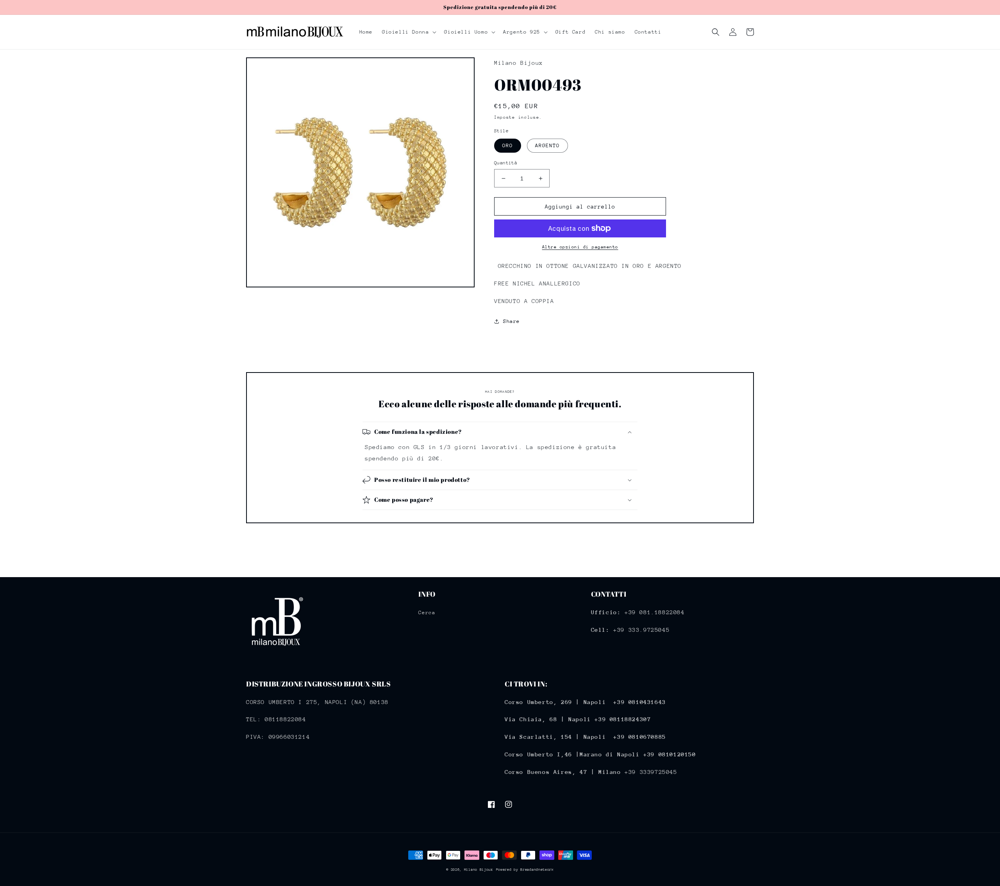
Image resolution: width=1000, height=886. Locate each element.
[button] (408, 32)
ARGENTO (547, 145)
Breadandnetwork (537, 869)
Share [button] (511, 321)
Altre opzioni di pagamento (580, 247)
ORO (507, 145)
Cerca (426, 612)
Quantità (505, 163)
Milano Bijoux (478, 869)
